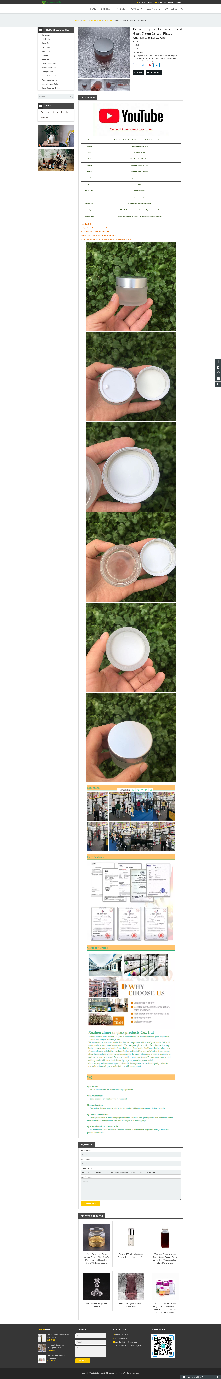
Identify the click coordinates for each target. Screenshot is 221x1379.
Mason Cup (46, 51)
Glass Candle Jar (49, 64)
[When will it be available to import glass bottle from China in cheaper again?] (42, 1362)
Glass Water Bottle (49, 76)
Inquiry (139, 72)
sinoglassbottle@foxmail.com (169, 2)
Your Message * (87, 1177)
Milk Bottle (46, 39)
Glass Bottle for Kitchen (51, 88)
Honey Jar (46, 35)
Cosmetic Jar (96, 20)
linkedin (64, 112)
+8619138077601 (146, 2)
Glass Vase (46, 47)
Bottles (85, 20)
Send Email (155, 72)
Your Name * (86, 1151)
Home (77, 20)
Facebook (45, 112)
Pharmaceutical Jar (49, 80)
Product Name (86, 1168)
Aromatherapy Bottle (50, 84)
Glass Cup (46, 43)
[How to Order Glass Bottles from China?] (42, 1341)
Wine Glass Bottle (49, 68)
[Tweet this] (143, 65)
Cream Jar (108, 20)
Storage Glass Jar (49, 72)
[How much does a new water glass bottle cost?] (42, 1352)
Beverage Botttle (48, 59)
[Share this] (136, 65)
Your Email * (86, 1159)
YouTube (44, 118)
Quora (55, 112)
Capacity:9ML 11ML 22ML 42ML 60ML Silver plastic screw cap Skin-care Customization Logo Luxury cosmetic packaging (157, 56)
